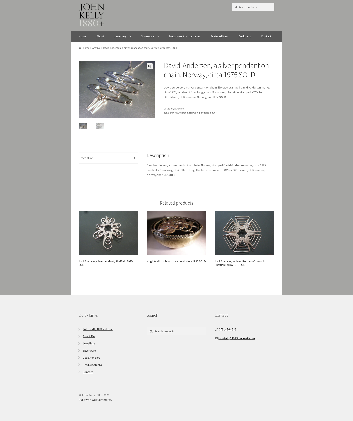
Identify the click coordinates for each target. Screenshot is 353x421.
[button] (150, 66)
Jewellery (120, 36)
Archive (96, 47)
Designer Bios (91, 357)
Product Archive (93, 365)
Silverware (147, 36)
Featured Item (220, 36)
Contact (266, 36)
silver (213, 112)
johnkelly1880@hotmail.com (236, 338)
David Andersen (179, 112)
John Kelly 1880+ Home (98, 329)
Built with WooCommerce (95, 399)
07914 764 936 (227, 329)
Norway (193, 112)
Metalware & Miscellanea (184, 36)
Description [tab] (86, 158)
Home (82, 36)
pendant (204, 112)
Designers (244, 36)
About (100, 36)
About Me (89, 336)
